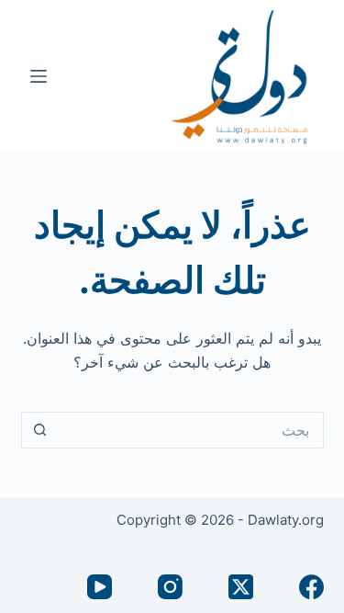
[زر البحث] (39, 430)
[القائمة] (38, 76)
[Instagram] (170, 586)
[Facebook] (311, 586)
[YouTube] (99, 586)
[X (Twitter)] (240, 586)
